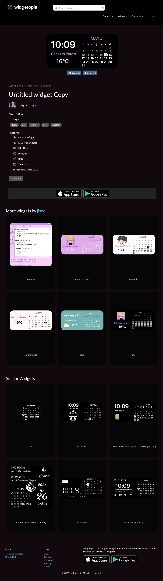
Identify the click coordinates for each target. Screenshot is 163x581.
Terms (47, 566)
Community (137, 16)
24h (24, 125)
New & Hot (10, 557)
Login (153, 16)
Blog (46, 553)
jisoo (36, 105)
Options (15, 178)
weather (56, 125)
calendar (34, 125)
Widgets (122, 16)
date (45, 125)
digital (14, 125)
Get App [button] (107, 16)
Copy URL (75, 73)
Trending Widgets (14, 553)
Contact (48, 557)
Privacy (47, 563)
